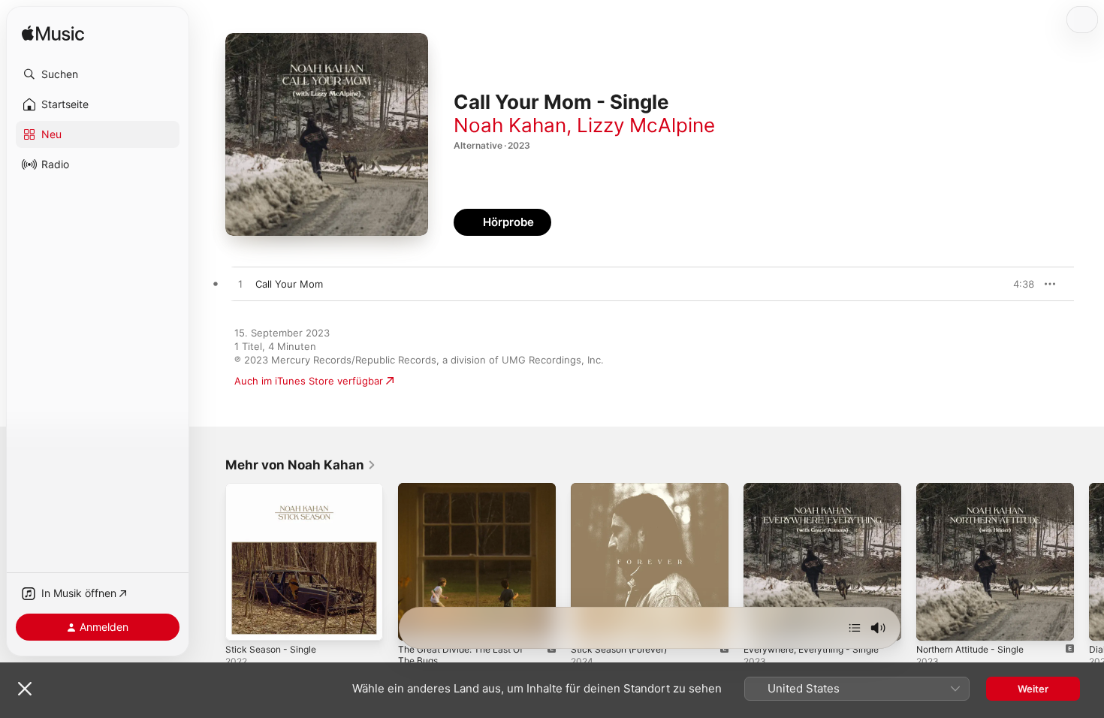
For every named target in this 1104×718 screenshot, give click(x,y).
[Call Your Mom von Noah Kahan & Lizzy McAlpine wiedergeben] (240, 284)
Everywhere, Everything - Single (819, 489)
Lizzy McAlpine (646, 125)
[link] (300, 465)
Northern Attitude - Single (977, 489)
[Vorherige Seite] (210, 561)
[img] (53, 34)
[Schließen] (25, 688)
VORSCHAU (1013, 283)
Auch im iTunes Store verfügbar (308, 381)
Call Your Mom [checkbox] (289, 284)
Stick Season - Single (274, 489)
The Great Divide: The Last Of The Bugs (468, 495)
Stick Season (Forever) (624, 489)
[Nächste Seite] (1088, 561)
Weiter (1033, 689)
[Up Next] (855, 627)
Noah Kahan (510, 125)
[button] (98, 74)
